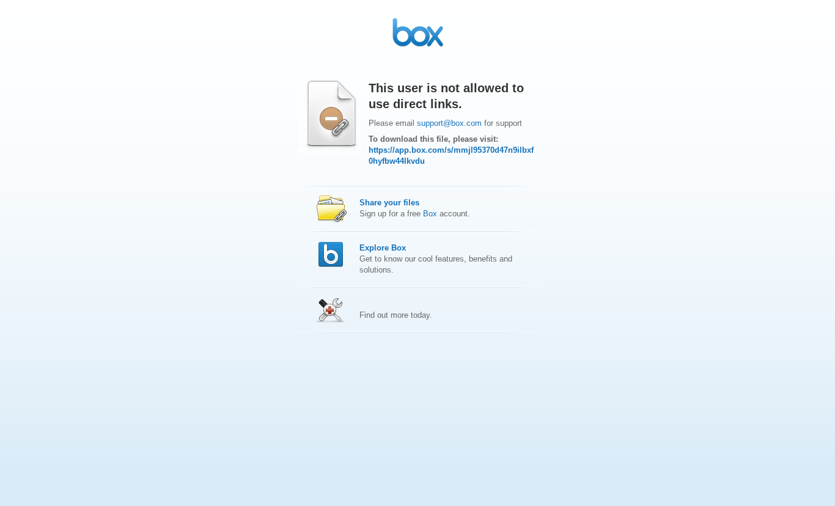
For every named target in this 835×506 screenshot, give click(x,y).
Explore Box (382, 247)
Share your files (389, 202)
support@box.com (449, 123)
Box (430, 213)
